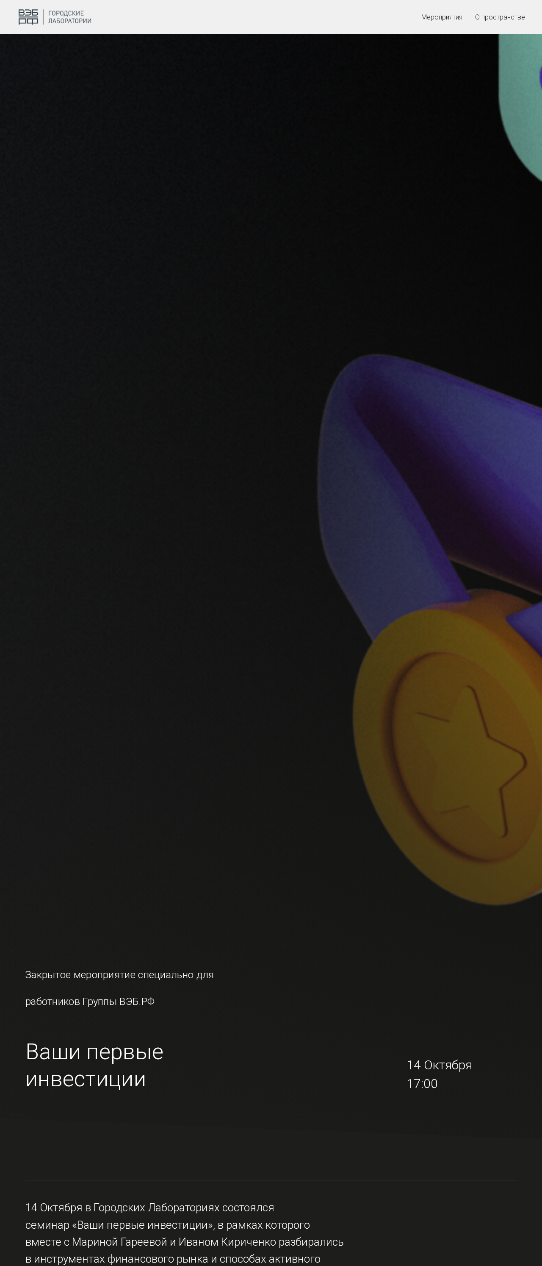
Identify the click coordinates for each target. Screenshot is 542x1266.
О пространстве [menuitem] (500, 17)
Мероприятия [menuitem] (441, 17)
